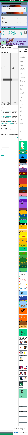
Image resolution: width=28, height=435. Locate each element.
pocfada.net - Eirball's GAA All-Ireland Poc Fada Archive (23, 263)
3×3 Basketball (21, 97)
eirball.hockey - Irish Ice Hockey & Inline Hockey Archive (23, 167)
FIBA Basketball (21, 60)
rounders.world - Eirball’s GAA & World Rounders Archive (23, 260)
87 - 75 (21, 35)
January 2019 (21, 139)
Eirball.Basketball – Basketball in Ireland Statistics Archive (16, 42)
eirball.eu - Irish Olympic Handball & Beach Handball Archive (23, 297)
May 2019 (20, 136)
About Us (22, 46)
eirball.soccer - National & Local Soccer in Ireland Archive (23, 200)
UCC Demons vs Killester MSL (12, 32)
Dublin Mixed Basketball (22, 100)
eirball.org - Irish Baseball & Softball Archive (23, 164)
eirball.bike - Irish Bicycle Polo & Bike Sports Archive (23, 242)
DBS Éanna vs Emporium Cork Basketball (12, 31)
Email (1, 149)
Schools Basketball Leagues (22, 76)
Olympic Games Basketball (22, 61)
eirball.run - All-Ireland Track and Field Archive (23, 277)
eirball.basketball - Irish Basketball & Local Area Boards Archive (23, 170)
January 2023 (21, 107)
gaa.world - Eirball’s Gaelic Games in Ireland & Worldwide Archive (23, 253)
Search (26, 49)
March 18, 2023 (2, 31)
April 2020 (20, 127)
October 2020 (21, 122)
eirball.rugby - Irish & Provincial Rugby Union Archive (23, 186)
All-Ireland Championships (22, 56)
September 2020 (21, 123)
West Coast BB (21, 89)
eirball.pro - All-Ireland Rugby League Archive (23, 209)
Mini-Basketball (21, 101)
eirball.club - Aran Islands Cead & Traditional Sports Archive (23, 270)
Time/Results (21, 30)
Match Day (25, 30)
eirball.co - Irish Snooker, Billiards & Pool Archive (23, 224)
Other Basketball (19, 46)
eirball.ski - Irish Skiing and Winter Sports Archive (23, 283)
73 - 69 (21, 34)
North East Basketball (21, 85)
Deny (20, 432)
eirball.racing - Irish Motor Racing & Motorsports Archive (23, 245)
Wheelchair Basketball (21, 96)
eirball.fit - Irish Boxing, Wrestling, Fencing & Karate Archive (23, 280)
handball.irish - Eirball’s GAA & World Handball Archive (23, 257)
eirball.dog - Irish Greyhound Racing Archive (23, 231)
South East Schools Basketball (22, 81)
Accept (16, 432)
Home (20, 52)
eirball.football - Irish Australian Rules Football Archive (23, 212)
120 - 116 (21, 32)
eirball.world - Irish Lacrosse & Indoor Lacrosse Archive (23, 173)
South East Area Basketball (22, 88)
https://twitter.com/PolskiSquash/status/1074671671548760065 (7, 123)
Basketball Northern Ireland (22, 84)
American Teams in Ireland (22, 68)
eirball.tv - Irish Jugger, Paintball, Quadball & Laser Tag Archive (23, 323)
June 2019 (20, 135)
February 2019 (21, 138)
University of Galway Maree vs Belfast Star (12, 35)
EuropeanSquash (10, 121)
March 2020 (21, 128)
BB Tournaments (21, 65)
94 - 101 (21, 31)
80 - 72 (21, 33)
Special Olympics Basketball (22, 64)
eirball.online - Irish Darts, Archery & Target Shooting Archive (23, 286)
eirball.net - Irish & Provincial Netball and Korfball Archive (23, 195)
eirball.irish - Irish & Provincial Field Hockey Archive (23, 191)
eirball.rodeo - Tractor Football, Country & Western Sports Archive (23, 326)
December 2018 (21, 140)
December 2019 (21, 130)
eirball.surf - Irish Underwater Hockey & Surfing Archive (23, 316)
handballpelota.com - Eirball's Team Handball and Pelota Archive (23, 303)
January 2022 (21, 111)
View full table (26, 26)
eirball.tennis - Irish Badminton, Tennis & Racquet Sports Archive (23, 219)
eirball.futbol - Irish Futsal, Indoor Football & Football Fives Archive (23, 215)
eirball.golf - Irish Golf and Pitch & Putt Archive (23, 197)
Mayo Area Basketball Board (22, 92)
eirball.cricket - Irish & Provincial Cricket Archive (23, 188)
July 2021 (20, 115)
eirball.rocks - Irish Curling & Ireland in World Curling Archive (23, 289)
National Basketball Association (22, 69)
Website (1, 151)
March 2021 (21, 118)
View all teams (26, 361)
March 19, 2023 (2, 32)
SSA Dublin (21, 80)
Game (12, 30)
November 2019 (21, 131)
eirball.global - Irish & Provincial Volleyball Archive (23, 177)
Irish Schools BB (21, 73)
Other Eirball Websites (22, 104)
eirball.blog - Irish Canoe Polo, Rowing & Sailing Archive (23, 236)
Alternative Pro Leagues (22, 72)
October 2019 (21, 132)
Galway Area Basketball (22, 93)
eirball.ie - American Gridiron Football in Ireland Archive (23, 161)
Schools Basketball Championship (22, 77)
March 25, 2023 (2, 35)
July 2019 (20, 134)
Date (2, 30)
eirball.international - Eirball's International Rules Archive (23, 266)
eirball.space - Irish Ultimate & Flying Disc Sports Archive (23, 320)
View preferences (25, 432)
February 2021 (21, 119)
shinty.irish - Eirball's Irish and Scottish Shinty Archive (23, 300)
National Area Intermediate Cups (22, 57)
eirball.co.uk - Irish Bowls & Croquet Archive (23, 221)
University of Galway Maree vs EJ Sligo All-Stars (12, 33)
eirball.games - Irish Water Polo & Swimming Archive (23, 233)
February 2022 (21, 110)
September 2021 (21, 114)
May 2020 (20, 126)
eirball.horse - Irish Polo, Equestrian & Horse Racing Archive (23, 240)
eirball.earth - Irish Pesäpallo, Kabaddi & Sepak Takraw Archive (23, 306)
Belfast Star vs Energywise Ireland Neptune (12, 34)
